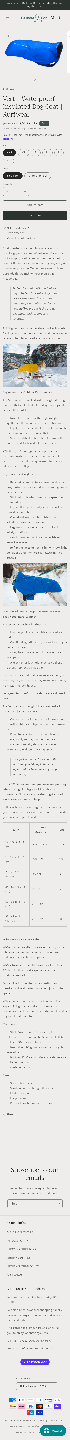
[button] (7, 17)
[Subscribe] (58, 1203)
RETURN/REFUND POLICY (23, 1266)
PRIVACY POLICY (17, 1241)
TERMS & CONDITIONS (21, 1249)
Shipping (21, 129)
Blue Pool (13, 175)
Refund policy (58, 1420)
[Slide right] (43, 80)
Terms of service (36, 1426)
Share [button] (10, 1114)
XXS (9, 152)
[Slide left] (27, 80)
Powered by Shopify (37, 1420)
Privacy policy (17, 1426)
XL (8, 161)
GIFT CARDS (14, 1274)
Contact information (25, 1432)
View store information (21, 238)
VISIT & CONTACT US (20, 1232)
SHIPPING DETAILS (18, 1257)
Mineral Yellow (37, 175)
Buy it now (35, 215)
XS (23, 152)
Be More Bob (20, 1420)
